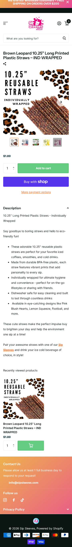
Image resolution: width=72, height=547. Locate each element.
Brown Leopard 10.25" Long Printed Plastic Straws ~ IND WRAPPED (22, 428)
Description (12, 208)
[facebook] (14, 500)
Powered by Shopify (50, 528)
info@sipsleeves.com (23, 482)
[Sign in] (59, 23)
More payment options (36, 192)
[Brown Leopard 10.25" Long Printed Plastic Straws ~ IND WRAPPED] (23, 398)
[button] (61, 102)
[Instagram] (5, 500)
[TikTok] (22, 500)
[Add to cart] (31, 446)
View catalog (5, 23)
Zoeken (64, 38)
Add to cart (43, 168)
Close (36, 509)
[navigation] (14, 142)
